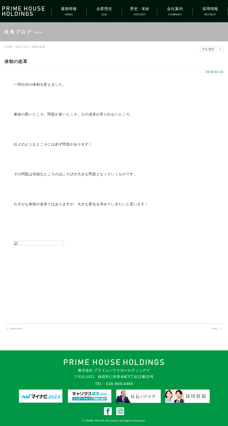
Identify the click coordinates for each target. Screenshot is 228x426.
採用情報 (210, 9)
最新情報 (69, 9)
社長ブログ (22, 46)
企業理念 (104, 9)
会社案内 (175, 9)
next (215, 328)
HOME (8, 46)
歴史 (139, 9)
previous (16, 328)
